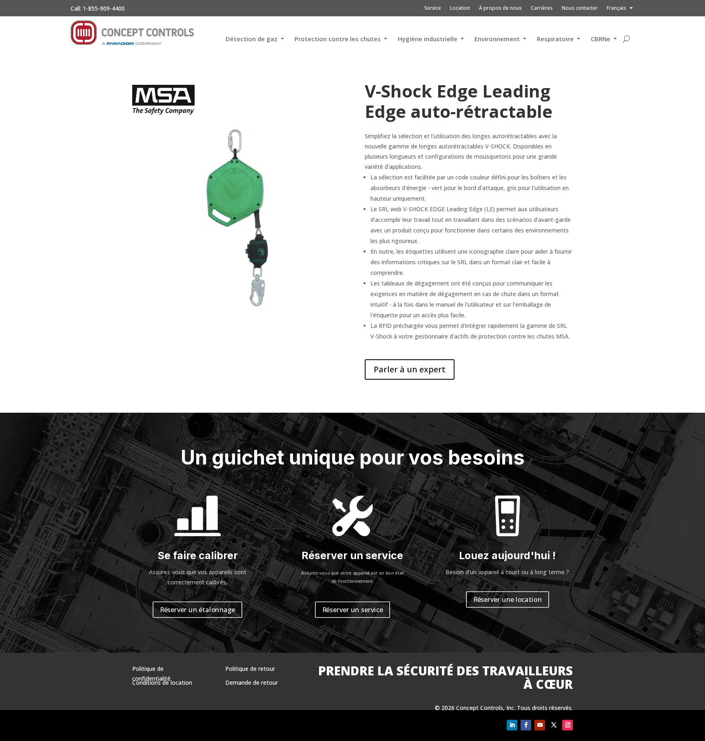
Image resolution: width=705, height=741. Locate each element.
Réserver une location (507, 599)
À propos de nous (500, 8)
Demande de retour (251, 682)
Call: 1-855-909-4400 (98, 8)
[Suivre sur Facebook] (526, 725)
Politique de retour (250, 668)
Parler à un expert (410, 369)
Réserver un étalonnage (197, 609)
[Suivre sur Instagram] (567, 725)
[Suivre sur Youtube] (539, 725)
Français (616, 8)
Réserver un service (352, 609)
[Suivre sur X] (553, 725)
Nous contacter (580, 8)
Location (460, 8)
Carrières (542, 8)
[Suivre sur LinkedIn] (512, 725)
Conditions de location (162, 682)
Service (432, 8)
